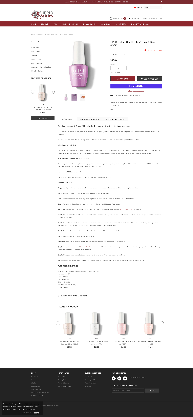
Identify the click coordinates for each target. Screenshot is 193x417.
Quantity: (113, 64)
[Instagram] (119, 378)
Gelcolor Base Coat (125, 209)
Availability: (114, 55)
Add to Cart (43, 118)
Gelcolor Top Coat (86, 247)
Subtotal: (113, 72)
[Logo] (43, 14)
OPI (43, 104)
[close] (161, 2)
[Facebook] (114, 378)
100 (115, 95)
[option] (42, 102)
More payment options (136, 91)
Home (33, 34)
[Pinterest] (125, 378)
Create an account (155, 18)
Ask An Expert (81, 296)
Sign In (145, 18)
